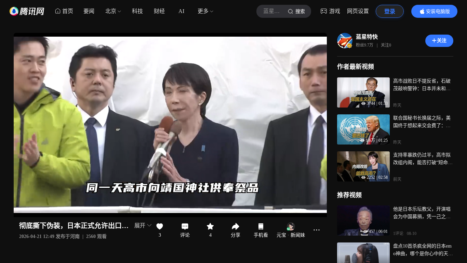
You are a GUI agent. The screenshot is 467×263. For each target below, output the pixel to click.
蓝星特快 (367, 37)
